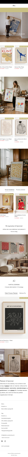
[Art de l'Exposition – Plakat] (14, 318)
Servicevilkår (4, 428)
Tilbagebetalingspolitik (6, 430)
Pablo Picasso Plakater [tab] (11, 293)
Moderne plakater (13, 374)
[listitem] (14, 2)
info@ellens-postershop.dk (7, 435)
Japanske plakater (13, 274)
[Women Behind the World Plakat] (21, 127)
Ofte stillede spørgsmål (7, 420)
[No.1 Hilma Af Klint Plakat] (6, 55)
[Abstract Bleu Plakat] (21, 55)
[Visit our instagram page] (5, 441)
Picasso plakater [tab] (20, 189)
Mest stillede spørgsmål (7, 408)
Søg (2, 413)
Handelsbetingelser (6, 418)
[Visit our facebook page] (2, 441)
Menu (2, 404)
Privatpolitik (4, 423)
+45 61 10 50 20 (5, 437)
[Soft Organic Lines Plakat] (6, 127)
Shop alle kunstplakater (14, 37)
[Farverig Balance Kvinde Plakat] (21, 203)
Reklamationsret (5, 425)
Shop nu (3, 111)
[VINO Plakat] (6, 203)
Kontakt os (3, 406)
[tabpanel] (14, 207)
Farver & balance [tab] (9, 189)
